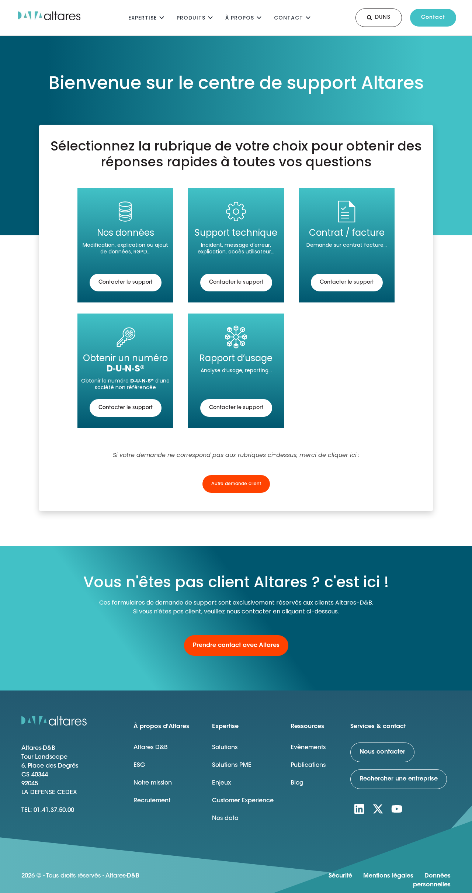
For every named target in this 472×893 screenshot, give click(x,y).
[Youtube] (397, 809)
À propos (239, 17)
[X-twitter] (378, 809)
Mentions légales (388, 876)
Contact (288, 17)
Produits (191, 17)
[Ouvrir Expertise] (161, 16)
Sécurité (340, 876)
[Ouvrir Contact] (308, 16)
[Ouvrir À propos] (259, 16)
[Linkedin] (359, 809)
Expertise (142, 17)
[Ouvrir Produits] (210, 16)
